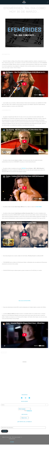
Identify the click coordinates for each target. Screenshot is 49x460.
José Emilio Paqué (23, 14)
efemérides (24, 361)
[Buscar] (46, 405)
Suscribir (5, 431)
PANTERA (24, 168)
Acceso (12, 441)
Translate (29, 410)
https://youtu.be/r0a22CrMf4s (24, 300)
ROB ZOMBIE (39, 206)
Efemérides (32, 14)
